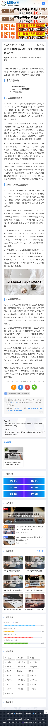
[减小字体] (38, 45)
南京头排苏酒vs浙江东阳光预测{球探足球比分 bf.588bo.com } (13, 464)
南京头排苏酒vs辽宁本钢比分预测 (35, 680)
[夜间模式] (39, 3)
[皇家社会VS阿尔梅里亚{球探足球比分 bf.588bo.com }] (9, 540)
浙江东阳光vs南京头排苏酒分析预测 (11, 675)
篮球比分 (34, 481)
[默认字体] (40, 45)
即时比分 (32, 671)
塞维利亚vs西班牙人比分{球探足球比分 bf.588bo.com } (22, 609)
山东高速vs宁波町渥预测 (35, 662)
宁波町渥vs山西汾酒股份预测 (23, 680)
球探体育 (19, 719)
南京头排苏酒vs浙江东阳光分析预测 (21, 671)
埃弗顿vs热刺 (23, 689)
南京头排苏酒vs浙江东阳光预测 (18, 393)
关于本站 (29, 713)
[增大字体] (43, 45)
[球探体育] (10, 3)
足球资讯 (13, 487)
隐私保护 (10, 713)
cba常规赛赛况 (17, 92)
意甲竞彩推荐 (11, 684)
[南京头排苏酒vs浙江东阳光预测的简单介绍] (24, 281)
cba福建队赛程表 (18, 86)
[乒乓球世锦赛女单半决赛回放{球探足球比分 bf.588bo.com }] (9, 529)
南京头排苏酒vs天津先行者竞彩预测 (23, 684)
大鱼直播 (22, 667)
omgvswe (34, 667)
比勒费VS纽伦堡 (11, 667)
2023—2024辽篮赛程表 (21, 89)
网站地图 (38, 713)
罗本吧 (9, 671)
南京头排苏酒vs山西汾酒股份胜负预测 (35, 658)
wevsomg (10, 693)
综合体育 (13, 494)
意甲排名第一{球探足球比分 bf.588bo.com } (18, 590)
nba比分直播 (11, 662)
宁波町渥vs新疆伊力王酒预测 (11, 680)
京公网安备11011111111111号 (34, 722)
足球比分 (13, 481)
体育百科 (34, 494)
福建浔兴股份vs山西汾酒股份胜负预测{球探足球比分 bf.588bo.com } (25, 433)
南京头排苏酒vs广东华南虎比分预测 (23, 662)
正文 (22, 45)
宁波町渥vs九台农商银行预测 (35, 689)
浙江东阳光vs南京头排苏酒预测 (35, 675)
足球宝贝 (7, 57)
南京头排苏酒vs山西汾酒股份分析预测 (11, 689)
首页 (7, 45)
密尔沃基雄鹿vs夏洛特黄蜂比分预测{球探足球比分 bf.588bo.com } (23, 424)
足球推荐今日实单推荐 (23, 658)
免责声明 (19, 713)
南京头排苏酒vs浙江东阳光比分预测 (35, 684)
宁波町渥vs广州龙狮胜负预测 (11, 658)
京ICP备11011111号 (37, 719)
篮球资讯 (15, 45)
